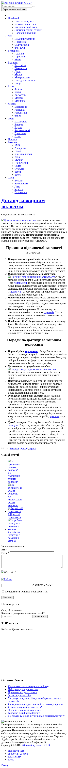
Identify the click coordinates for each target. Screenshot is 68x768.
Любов (12, 103)
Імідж (18, 92)
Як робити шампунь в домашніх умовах (14, 536)
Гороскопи (20, 56)
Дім (10, 35)
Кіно (17, 157)
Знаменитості (22, 130)
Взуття (18, 127)
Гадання (19, 53)
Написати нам (16, 750)
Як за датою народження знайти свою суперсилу (35, 704)
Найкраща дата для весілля (23, 689)
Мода (11, 118)
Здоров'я (12, 62)
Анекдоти (20, 148)
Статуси (19, 168)
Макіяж (19, 97)
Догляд (24, 448)
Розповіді (20, 109)
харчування (31, 351)
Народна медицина (25, 80)
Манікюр (20, 100)
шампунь (16, 291)
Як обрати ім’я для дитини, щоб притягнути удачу (36, 716)
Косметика (21, 95)
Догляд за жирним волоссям (23, 203)
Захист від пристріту (19, 695)
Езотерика (13, 50)
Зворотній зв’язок (18, 753)
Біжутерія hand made (26, 27)
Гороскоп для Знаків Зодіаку (24, 713)
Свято (18, 165)
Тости (18, 174)
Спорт (18, 83)
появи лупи (20, 282)
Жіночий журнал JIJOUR (36, 745)
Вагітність (20, 65)
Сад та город (22, 44)
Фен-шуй (20, 47)
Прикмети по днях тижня (22, 692)
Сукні (18, 136)
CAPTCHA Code (42, 585)
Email (5, 553)
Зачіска (18, 89)
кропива (54, 416)
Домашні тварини (25, 38)
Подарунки (21, 41)
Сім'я (11, 177)
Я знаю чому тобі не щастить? (25, 707)
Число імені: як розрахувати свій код (28, 686)
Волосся (14, 448)
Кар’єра (19, 189)
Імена (11, 759)
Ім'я (4, 549)
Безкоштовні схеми (25, 24)
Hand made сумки (24, 21)
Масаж (18, 74)
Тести (18, 171)
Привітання (21, 162)
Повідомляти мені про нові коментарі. (26, 591)
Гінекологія (21, 68)
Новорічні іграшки (25, 33)
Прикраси (20, 133)
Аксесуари (21, 121)
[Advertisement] (26, 654)
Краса (11, 86)
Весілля (19, 180)
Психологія (21, 192)
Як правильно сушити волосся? (14, 477)
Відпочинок (21, 183)
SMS (17, 145)
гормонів (49, 312)
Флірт (18, 115)
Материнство (22, 77)
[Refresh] (6, 579)
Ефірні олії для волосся (14, 516)
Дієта (17, 71)
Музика (19, 159)
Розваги (12, 142)
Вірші (18, 151)
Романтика (21, 112)
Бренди (19, 124)
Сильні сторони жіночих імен (24, 710)
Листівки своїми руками (28, 30)
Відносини (21, 106)
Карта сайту (14, 756)
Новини (12, 139)
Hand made (14, 18)
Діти (17, 186)
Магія (18, 59)
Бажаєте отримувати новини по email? (23, 613)
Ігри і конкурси (23, 154)
